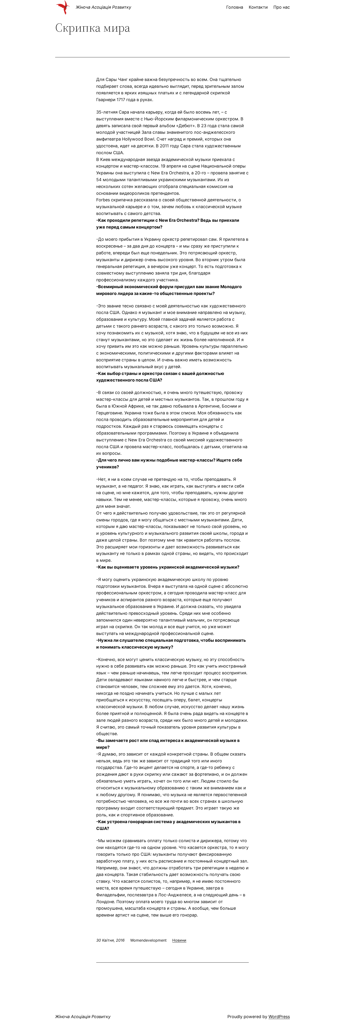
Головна (234, 7)
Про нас (281, 7)
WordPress (279, 1016)
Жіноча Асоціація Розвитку (103, 7)
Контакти (258, 7)
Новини (179, 940)
